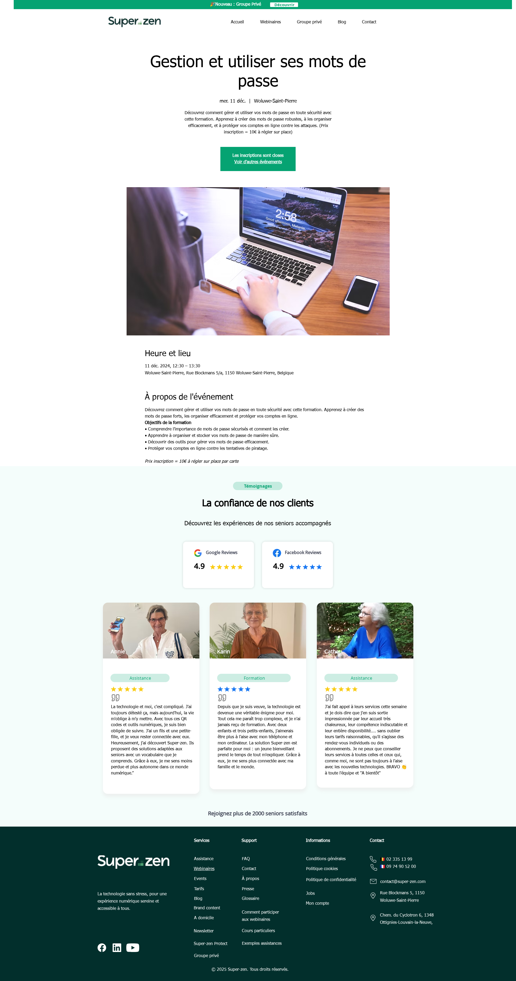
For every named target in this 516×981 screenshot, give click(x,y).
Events (200, 879)
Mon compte (317, 904)
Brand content (207, 908)
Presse (248, 889)
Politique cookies (322, 869)
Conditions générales (326, 859)
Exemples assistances (262, 944)
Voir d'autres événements (258, 162)
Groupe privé (206, 956)
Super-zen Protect (210, 944)
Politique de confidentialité (331, 880)
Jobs (310, 894)
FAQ (246, 859)
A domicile (204, 918)
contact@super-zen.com (402, 882)
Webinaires (204, 869)
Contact (249, 869)
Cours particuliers (258, 931)
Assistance (203, 859)
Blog (198, 899)
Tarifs (199, 889)
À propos (250, 879)
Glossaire (250, 899)
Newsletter (204, 931)
